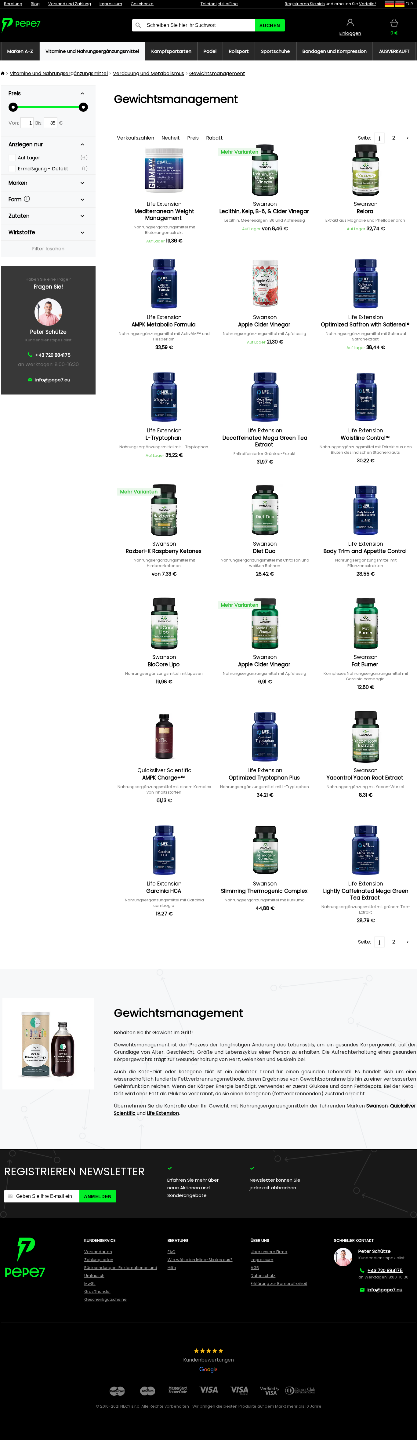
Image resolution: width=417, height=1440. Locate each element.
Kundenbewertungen (208, 1359)
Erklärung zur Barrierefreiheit (279, 1283)
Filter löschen (48, 248)
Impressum (111, 4)
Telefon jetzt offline (219, 4)
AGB (255, 1268)
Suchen (269, 25)
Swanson (377, 1105)
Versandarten (98, 1252)
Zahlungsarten (98, 1260)
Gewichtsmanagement (217, 73)
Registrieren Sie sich (305, 4)
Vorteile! (367, 4)
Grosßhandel (97, 1291)
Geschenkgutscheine (105, 1299)
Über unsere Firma (269, 1252)
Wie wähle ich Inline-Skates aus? (200, 1260)
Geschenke (142, 4)
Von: (14, 122)
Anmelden (98, 1196)
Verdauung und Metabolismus (148, 73)
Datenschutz (263, 1275)
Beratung (13, 4)
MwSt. (90, 1283)
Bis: (39, 122)
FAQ (172, 1252)
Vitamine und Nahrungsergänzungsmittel (59, 73)
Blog (35, 4)
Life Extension (163, 1113)
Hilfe (172, 1268)
